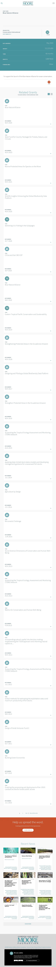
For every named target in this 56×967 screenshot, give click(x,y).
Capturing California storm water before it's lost (44, 857)
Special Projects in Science (46, 869)
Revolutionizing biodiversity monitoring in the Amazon (27, 882)
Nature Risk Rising (27, 856)
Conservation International (11, 32)
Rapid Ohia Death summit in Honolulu (27, 906)
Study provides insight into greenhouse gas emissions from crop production (44, 907)
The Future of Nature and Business (11, 856)
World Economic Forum (9, 859)
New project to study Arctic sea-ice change (45, 881)
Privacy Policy (37, 947)
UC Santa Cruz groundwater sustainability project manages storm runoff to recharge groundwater (11, 883)
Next (26, 813)
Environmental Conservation (11, 867)
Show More (28, 924)
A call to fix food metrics (9, 906)
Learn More (27, 830)
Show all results (34, 813)
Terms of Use (30, 947)
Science (41, 867)
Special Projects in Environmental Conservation (45, 867)
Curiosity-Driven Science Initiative (27, 889)
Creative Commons (46, 947)
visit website (6, 34)
